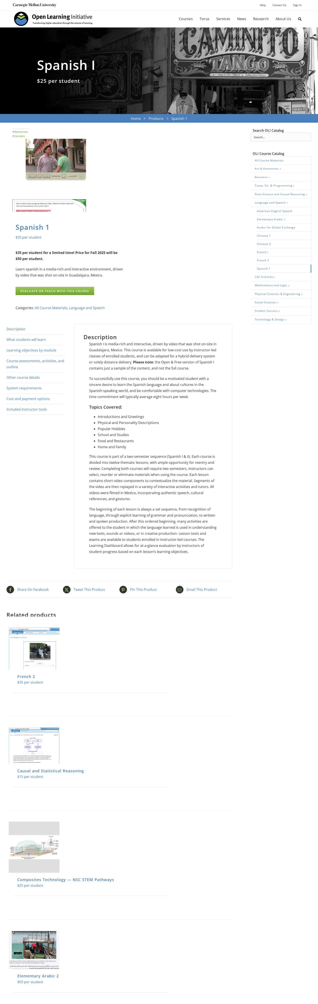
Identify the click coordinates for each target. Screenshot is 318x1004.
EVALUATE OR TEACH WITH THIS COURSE (55, 291)
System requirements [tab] (24, 388)
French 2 (26, 676)
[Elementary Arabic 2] (34, 949)
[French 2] (34, 648)
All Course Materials (51, 307)
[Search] (300, 19)
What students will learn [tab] (26, 339)
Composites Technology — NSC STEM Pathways (65, 879)
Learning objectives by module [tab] (31, 350)
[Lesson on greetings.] (60, 170)
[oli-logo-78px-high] (53, 12)
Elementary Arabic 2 (38, 975)
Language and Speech (87, 307)
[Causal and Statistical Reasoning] (34, 745)
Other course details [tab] (23, 377)
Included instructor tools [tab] (26, 409)
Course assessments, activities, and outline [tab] (35, 363)
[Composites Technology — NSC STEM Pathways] (34, 847)
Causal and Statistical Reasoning (50, 770)
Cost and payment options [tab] (28, 398)
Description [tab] (16, 329)
